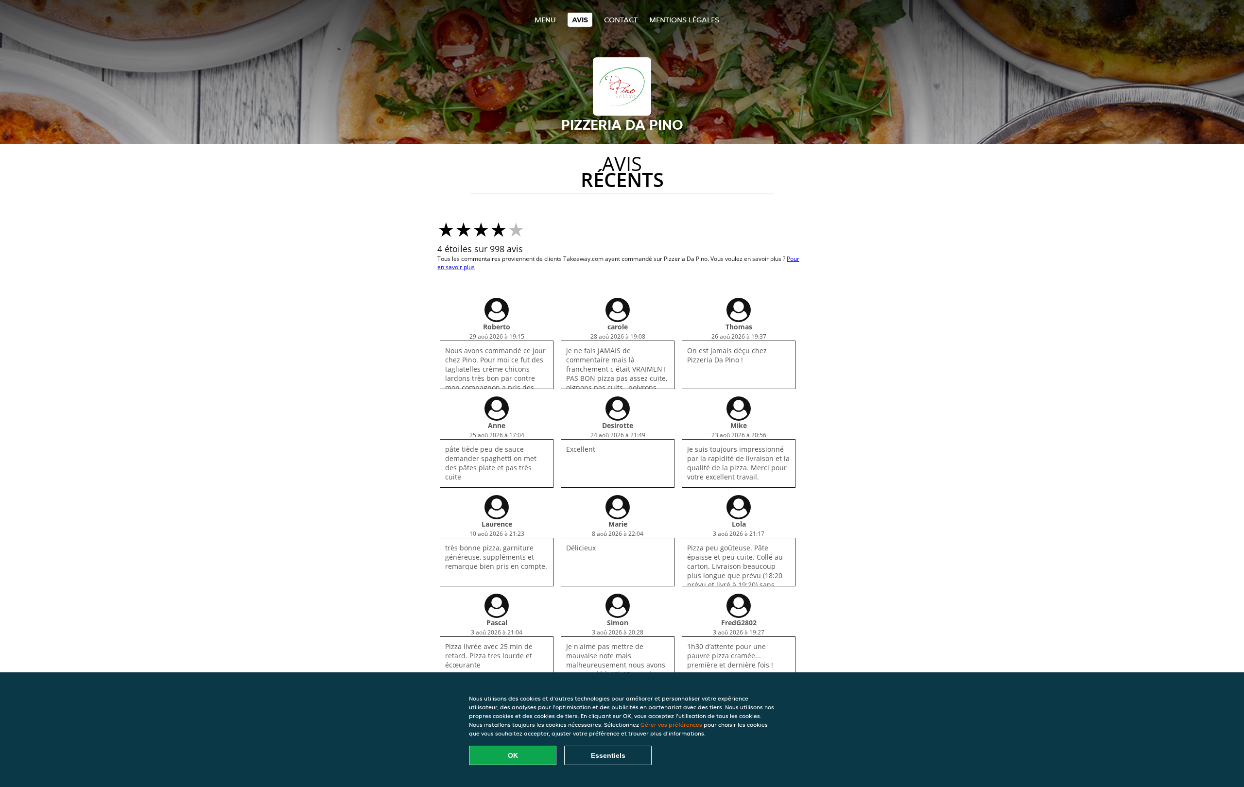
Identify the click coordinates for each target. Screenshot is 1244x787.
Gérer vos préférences (671, 724)
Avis (580, 20)
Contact (621, 20)
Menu (545, 20)
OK (513, 755)
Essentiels (608, 755)
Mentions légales (684, 20)
